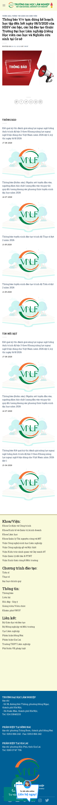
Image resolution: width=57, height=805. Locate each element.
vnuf (26, 46)
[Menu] (3, 5)
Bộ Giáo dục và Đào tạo (13, 622)
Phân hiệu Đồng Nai (12, 635)
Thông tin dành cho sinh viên (24, 16)
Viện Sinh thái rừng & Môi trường (20, 560)
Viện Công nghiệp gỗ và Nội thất (19, 547)
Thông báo (7, 593)
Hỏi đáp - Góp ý (10, 601)
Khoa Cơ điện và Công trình (16, 525)
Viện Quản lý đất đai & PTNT (17, 556)
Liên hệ (6, 597)
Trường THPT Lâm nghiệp (16, 644)
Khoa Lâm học (10, 534)
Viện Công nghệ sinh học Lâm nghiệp (22, 543)
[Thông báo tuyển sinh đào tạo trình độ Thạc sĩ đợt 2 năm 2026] (28, 263)
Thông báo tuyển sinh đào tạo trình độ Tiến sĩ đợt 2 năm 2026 (28, 286)
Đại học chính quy (11, 581)
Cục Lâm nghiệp (11, 631)
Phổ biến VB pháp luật (14, 648)
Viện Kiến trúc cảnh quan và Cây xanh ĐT (24, 551)
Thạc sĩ (6, 576)
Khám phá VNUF (11, 610)
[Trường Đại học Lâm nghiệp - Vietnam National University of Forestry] (30, 5)
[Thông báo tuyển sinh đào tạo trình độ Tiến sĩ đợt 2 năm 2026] (28, 311)
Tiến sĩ (5, 572)
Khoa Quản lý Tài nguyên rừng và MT (21, 538)
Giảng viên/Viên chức (13, 606)
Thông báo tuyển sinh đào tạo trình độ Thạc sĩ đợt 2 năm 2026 (28, 238)
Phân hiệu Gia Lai (11, 639)
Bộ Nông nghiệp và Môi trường (18, 626)
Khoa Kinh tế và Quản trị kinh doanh (21, 530)
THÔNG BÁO (6, 16)
